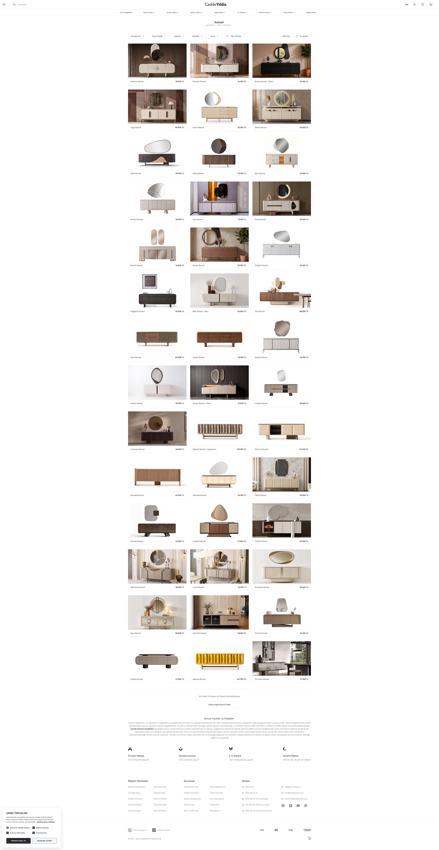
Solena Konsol (261, 357)
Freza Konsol (260, 219)
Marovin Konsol (261, 449)
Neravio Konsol (137, 81)
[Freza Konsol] (281, 199)
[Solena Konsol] (281, 336)
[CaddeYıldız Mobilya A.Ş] (215, 5)
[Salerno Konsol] (219, 658)
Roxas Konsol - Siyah (264, 81)
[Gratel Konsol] (219, 336)
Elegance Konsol (137, 311)
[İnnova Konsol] (157, 244)
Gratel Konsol (198, 357)
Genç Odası (288, 12)
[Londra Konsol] (281, 382)
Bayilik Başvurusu (217, 787)
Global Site (214, 805)
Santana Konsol (199, 495)
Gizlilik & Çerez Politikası (46, 822)
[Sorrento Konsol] (219, 612)
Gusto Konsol (198, 127)
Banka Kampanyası (192, 799)
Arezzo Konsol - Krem (202, 403)
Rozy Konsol (135, 633)
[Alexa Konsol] (219, 153)
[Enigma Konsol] (281, 244)
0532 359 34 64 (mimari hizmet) (258, 811)
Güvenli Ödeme (290, 756)
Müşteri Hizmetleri (191, 793)
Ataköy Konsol (136, 679)
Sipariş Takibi (159, 793)
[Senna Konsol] (281, 107)
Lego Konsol (135, 127)
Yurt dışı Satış (134, 793)
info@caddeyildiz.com (294, 793)
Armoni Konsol (136, 219)
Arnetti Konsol (136, 403)
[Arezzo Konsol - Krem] (219, 382)
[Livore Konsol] (219, 566)
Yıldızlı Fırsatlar (216, 793)
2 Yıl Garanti (235, 756)
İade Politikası (160, 811)
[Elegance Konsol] (157, 290)
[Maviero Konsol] (219, 61)
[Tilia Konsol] (281, 290)
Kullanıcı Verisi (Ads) (17, 833)
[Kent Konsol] (281, 153)
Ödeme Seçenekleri (136, 787)
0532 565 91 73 (251, 793)
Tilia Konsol (260, 311)
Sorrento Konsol (199, 633)
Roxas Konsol (198, 265)
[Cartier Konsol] (281, 520)
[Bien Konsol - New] (219, 290)
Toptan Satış (189, 805)
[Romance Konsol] (281, 566)
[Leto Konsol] (219, 199)
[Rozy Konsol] (157, 612)
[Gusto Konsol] (219, 107)
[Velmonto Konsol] (157, 566)
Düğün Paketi (311, 12)
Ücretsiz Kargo (134, 811)
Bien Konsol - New (200, 311)
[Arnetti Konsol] (157, 382)
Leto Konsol (198, 219)
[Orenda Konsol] (157, 520)
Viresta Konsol (261, 633)
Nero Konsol (135, 357)
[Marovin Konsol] (281, 428)
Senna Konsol (260, 127)
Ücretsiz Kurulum (187, 756)
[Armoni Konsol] (157, 199)
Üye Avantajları (160, 805)
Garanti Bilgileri (134, 805)
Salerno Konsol (199, 679)
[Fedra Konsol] (281, 474)
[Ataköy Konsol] (157, 658)
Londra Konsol (261, 403)
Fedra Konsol (260, 495)
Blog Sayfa (215, 811)
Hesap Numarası (191, 787)
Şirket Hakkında (191, 811)
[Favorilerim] (422, 4)
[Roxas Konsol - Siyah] (281, 61)
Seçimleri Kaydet (44, 841)
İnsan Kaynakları (217, 799)
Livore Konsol (198, 587)
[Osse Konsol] (157, 153)
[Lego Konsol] (157, 107)
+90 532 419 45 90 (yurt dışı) (257, 805)
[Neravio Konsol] (157, 61)
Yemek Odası (171, 12)
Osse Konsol (135, 173)
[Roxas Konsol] (219, 244)
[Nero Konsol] (157, 336)
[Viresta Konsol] (281, 612)
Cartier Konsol (261, 541)
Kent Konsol (260, 173)
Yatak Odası (148, 12)
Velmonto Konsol (137, 587)
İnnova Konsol (136, 265)
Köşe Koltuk (219, 12)
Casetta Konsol (199, 541)
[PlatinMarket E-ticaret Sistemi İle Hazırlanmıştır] (309, 839)
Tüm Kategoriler (126, 12)
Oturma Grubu (264, 12)
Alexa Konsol (198, 173)
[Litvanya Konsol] (157, 428)
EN (406, 4)
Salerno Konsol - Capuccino (204, 449)
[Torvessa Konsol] (281, 658)
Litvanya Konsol (137, 449)
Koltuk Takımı (195, 12)
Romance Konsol (262, 587)
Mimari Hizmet (160, 799)
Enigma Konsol (261, 265)
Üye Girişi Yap (160, 787)
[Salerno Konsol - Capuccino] (219, 428)
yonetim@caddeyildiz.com (296, 799)
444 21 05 (249, 787)
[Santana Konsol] (219, 474)
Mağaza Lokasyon (292, 787)
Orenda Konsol (136, 541)
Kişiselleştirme (41, 833)
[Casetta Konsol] (219, 520)
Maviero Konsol (199, 81)
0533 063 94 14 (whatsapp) (256, 799)
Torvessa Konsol (262, 679)
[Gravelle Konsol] (157, 474)
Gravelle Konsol (137, 495)
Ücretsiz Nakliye (136, 756)
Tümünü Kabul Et (18, 841)
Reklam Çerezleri (42, 828)
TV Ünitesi (241, 12)
